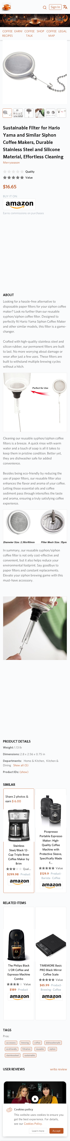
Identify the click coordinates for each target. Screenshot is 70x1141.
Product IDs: (15, 772)
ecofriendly (11, 1049)
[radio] (5, 172)
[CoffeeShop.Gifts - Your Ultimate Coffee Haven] (8, 7)
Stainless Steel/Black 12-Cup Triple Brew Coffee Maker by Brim (18, 854)
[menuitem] (55, 7)
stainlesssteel (12, 1055)
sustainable (29, 1055)
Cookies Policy (33, 1124)
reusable (40, 1049)
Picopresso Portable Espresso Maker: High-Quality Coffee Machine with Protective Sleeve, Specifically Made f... (51, 847)
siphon (52, 1049)
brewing (25, 1042)
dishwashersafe (53, 1042)
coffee (37, 1042)
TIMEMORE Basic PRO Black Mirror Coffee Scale (51, 970)
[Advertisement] (35, 256)
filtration (26, 1049)
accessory (11, 1042)
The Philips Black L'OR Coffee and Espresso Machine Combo (18, 972)
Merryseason (11, 162)
